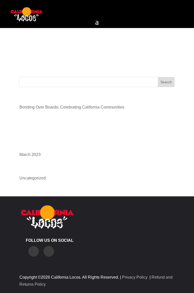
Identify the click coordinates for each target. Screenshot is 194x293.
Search (166, 82)
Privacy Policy (135, 277)
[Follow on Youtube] (48, 251)
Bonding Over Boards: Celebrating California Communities (71, 107)
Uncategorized (32, 178)
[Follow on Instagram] (33, 251)
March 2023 (30, 154)
